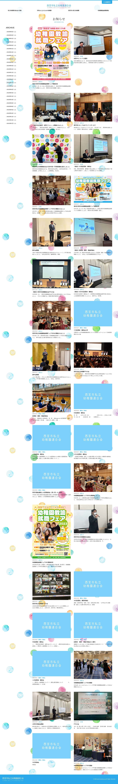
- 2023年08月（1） (11, 79)
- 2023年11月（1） (11, 72)
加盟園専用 (108, 2)
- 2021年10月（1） (11, 120)
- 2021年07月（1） (11, 123)
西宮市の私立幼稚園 (73, 10)
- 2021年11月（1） (11, 116)
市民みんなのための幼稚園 (44, 10)
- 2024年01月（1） (11, 69)
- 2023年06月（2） (11, 86)
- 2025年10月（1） (11, 42)
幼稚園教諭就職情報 (103, 10)
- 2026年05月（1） (11, 35)
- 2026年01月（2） (11, 38)
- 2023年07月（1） (11, 82)
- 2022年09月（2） (11, 103)
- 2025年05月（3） (11, 45)
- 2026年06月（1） (11, 31)
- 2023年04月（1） (11, 92)
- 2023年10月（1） (11, 75)
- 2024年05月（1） (11, 62)
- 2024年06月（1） (11, 59)
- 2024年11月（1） (11, 55)
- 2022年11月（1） (11, 96)
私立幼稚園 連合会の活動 (15, 10)
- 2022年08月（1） (11, 106)
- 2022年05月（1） (11, 109)
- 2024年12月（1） (11, 52)
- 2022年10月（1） (11, 99)
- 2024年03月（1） (11, 65)
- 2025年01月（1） (11, 48)
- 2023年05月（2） (11, 89)
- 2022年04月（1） (11, 113)
